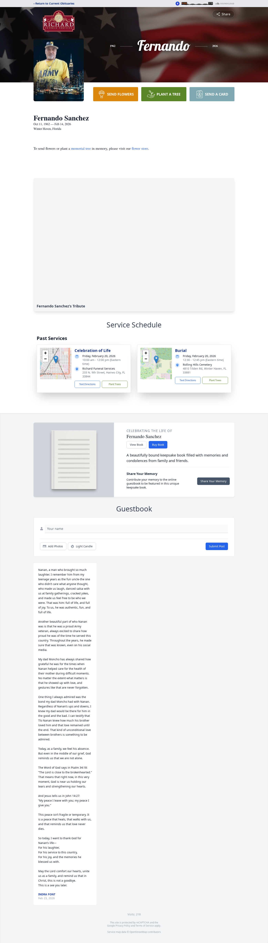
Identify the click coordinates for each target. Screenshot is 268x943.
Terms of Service (145, 925)
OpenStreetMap (138, 932)
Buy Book (158, 444)
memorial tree (81, 148)
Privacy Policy (123, 925)
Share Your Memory (213, 481)
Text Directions (87, 384)
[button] (55, 359)
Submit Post (217, 546)
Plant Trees (115, 384)
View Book (136, 444)
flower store (140, 148)
